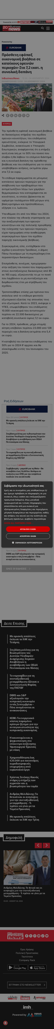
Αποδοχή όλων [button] (28, 529)
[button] (27, 523)
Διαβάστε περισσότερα (35, 518)
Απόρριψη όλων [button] (28, 536)
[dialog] (27, 514)
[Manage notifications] (5, 1023)
